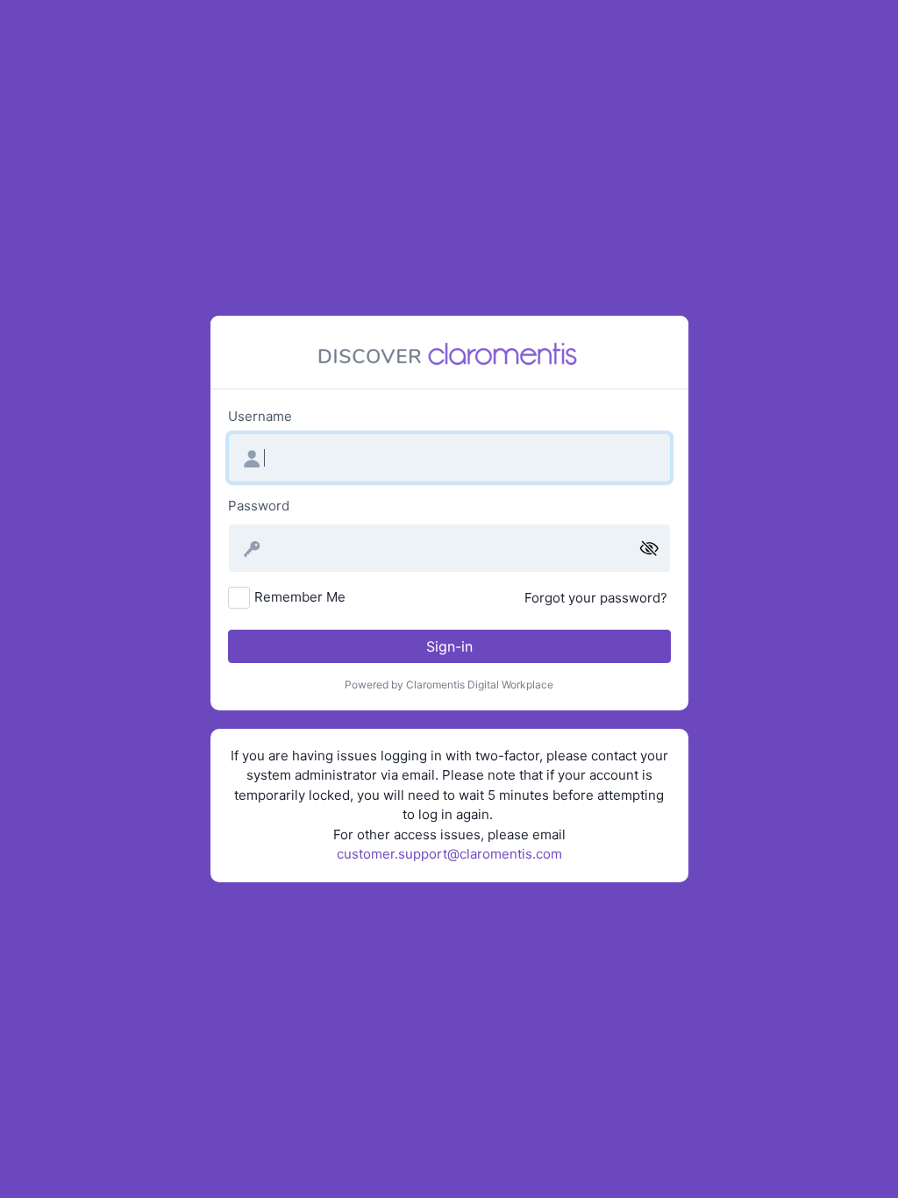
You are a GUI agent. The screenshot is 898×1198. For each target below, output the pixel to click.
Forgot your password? (595, 597)
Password (258, 505)
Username (260, 416)
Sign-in (449, 646)
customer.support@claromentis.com (449, 853)
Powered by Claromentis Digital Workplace (449, 684)
